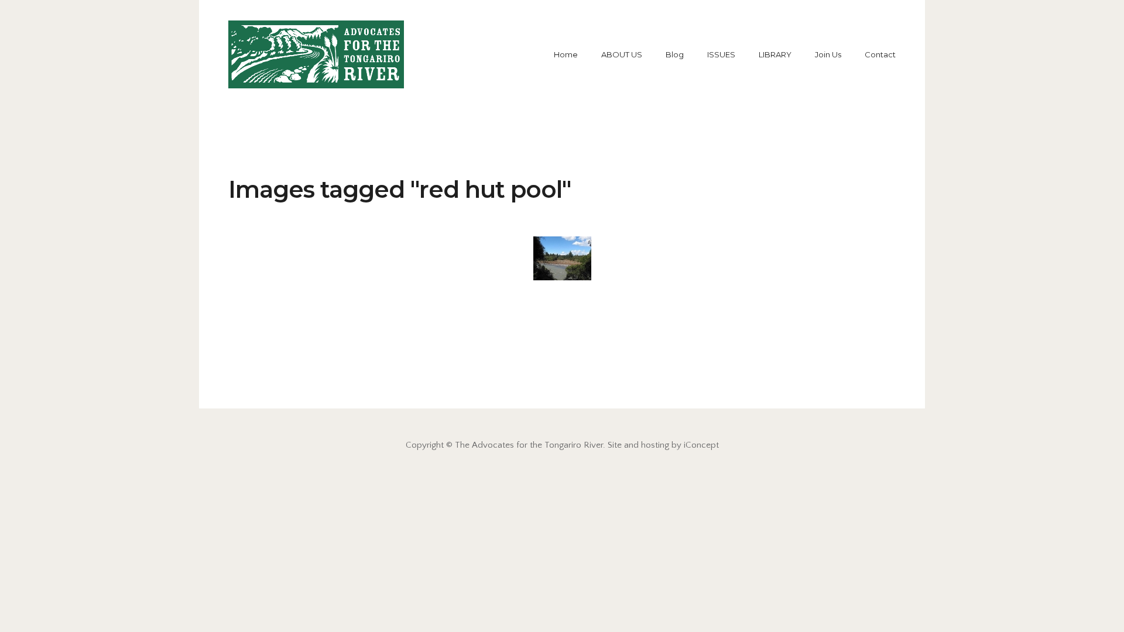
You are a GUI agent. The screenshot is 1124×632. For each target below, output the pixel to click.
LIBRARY (775, 54)
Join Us (828, 54)
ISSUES (721, 54)
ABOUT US (621, 54)
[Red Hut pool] (562, 258)
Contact (880, 54)
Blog (675, 54)
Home (566, 54)
